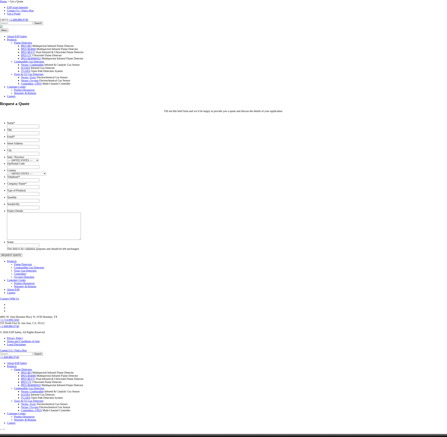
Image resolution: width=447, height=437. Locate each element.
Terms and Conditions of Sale (23, 341)
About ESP (13, 289)
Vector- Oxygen (30, 80)
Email (11, 136)
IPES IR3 (26, 45)
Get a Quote (13, 13)
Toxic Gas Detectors (25, 270)
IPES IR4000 (28, 49)
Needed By (13, 204)
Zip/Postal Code (16, 163)
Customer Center (16, 86)
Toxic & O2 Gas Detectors (28, 74)
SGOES (25, 67)
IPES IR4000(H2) (31, 58)
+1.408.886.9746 (18, 19)
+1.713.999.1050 (9, 319)
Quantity (12, 197)
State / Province (15, 157)
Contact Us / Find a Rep (20, 10)
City (9, 150)
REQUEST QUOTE (11, 255)
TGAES (25, 71)
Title (9, 129)
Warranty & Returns (25, 93)
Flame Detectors (23, 42)
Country (11, 170)
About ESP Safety (17, 36)
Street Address (15, 143)
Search (38, 23)
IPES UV (26, 55)
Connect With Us (9, 298)
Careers (11, 96)
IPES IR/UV (28, 52)
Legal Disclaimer (16, 344)
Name (11, 122)
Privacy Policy (15, 338)
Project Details (15, 210)
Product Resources (24, 89)
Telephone (13, 176)
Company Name (17, 183)
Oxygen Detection (24, 276)
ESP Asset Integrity (17, 7)
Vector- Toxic (28, 77)
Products (12, 39)
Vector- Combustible (32, 64)
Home (3, 1)
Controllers (20, 273)
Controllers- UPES (31, 83)
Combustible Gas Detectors (29, 61)
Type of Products (16, 190)
